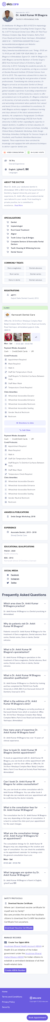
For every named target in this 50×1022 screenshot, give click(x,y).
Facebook (15, 575)
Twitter (14, 583)
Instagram (15, 579)
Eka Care (7, 763)
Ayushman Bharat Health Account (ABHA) (23, 946)
